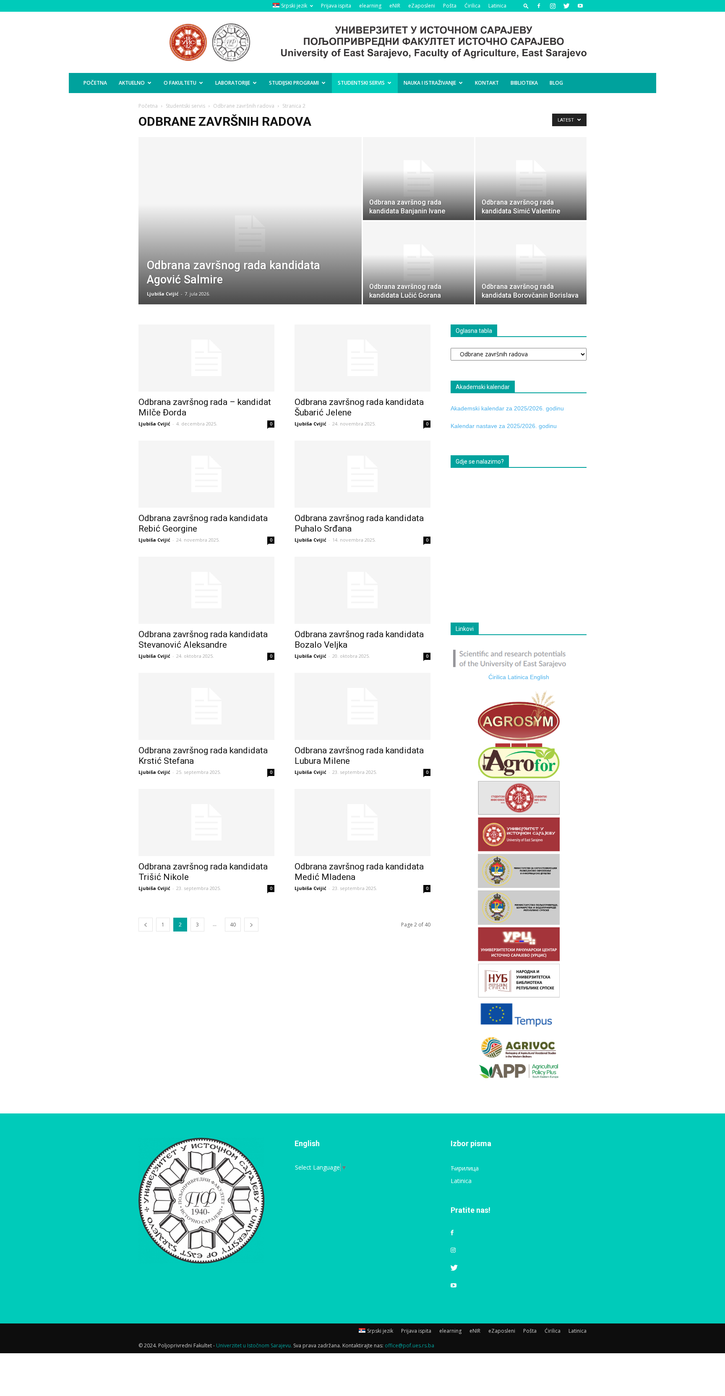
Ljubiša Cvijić (163, 294)
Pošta (449, 5)
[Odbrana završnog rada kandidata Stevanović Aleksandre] (206, 590)
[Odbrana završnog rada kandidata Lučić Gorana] (418, 262)
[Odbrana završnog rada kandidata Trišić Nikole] (206, 822)
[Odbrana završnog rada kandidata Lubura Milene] (362, 706)
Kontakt (487, 82)
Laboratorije (232, 82)
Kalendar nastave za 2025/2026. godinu (504, 426)
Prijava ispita (336, 5)
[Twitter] (566, 6)
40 (233, 924)
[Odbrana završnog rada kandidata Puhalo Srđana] (362, 474)
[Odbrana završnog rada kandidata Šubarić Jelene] (362, 358)
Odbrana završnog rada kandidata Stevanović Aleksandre (203, 639)
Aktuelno (132, 82)
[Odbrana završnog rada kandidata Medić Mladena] (362, 822)
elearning (370, 5)
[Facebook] (538, 6)
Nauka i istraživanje (430, 82)
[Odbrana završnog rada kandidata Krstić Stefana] (206, 706)
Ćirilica (472, 5)
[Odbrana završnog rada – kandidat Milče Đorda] (206, 358)
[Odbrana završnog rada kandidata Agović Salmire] (250, 234)
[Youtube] (580, 6)
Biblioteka (524, 82)
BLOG (556, 82)
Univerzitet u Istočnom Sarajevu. (254, 1345)
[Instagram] (552, 6)
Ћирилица (465, 1168)
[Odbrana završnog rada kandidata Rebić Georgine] (206, 474)
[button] (526, 6)
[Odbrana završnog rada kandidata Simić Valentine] (531, 178)
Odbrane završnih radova (243, 105)
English (539, 677)
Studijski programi (294, 82)
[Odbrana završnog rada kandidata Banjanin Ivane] (418, 178)
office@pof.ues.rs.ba (409, 1345)
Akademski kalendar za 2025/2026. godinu (507, 408)
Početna (95, 82)
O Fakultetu (180, 82)
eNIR (394, 5)
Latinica (497, 5)
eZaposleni (421, 5)
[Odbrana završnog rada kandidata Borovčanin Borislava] (531, 262)
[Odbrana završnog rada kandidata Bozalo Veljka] (362, 590)
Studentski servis (361, 82)
